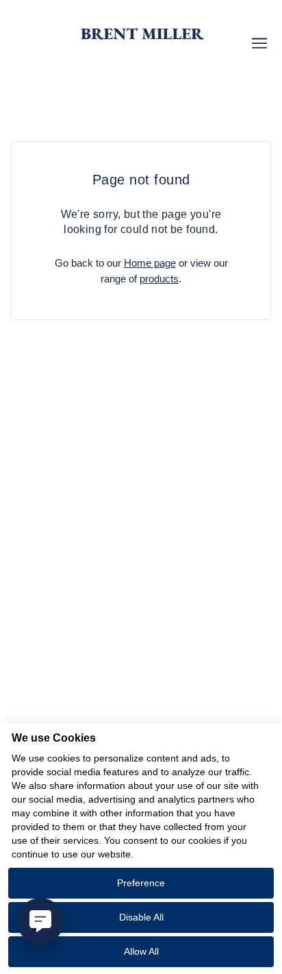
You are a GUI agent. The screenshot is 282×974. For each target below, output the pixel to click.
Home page (150, 263)
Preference (141, 882)
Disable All (141, 917)
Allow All (141, 951)
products (159, 278)
